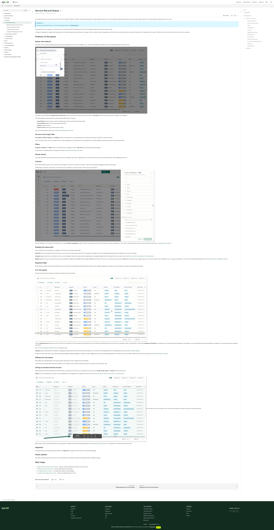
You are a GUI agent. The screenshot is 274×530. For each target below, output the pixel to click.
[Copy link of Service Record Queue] (60, 11)
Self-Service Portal (8, 43)
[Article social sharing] (232, 16)
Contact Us (189, 511)
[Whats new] (266, 2)
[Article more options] (238, 16)
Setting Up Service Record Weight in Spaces (216, 259)
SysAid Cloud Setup (8, 15)
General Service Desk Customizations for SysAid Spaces (139, 256)
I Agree (158, 527)
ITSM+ (72, 513)
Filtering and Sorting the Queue (13, 27)
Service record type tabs (252, 23)
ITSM (72, 511)
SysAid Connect (7, 54)
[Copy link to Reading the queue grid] (55, 247)
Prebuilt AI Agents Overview (160, 353)
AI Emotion (54, 348)
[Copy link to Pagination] (45, 447)
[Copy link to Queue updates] (49, 455)
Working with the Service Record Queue (15, 24)
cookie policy (152, 526)
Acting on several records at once (254, 41)
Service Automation (148, 509)
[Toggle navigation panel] (33, 12)
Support (145, 524)
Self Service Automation (149, 518)
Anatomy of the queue (251, 18)
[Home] (5, 2)
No (63, 479)
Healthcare (107, 511)
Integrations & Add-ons (76, 518)
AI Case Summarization (43, 348)
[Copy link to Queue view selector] (53, 41)
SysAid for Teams (147, 513)
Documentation (8, 5)
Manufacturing (108, 513)
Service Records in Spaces (11, 34)
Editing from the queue (252, 39)
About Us (188, 509)
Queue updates (250, 46)
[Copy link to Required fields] (49, 263)
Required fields (250, 34)
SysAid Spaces (247, 12)
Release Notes (7, 13)
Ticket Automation (147, 511)
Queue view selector (251, 20)
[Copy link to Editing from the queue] (55, 357)
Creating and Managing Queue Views (14, 31)
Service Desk (17, 5)
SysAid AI (6, 52)
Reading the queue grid (252, 32)
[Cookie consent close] (162, 527)
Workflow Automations (148, 515)
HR (105, 518)
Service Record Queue (10, 22)
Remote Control (8, 38)
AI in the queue (250, 36)
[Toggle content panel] (241, 11)
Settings (7, 20)
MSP (106, 515)
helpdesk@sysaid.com (154, 524)
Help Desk (73, 509)
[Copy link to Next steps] (47, 462)
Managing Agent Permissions (99, 443)
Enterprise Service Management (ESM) (12, 56)
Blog (187, 513)
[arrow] (244, 18)
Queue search (250, 27)
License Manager (7, 50)
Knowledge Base (9, 36)
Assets (5, 40)
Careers (188, 515)
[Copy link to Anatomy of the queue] (58, 37)
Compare (73, 515)
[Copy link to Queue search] (48, 154)
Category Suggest (135, 350)
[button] (15, 10)
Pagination (249, 43)
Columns (249, 30)
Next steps (248, 48)
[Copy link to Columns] (44, 161)
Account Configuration (9, 45)
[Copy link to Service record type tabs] (57, 134)
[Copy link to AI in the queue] (49, 270)
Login (271, 2)
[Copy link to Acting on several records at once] (64, 367)
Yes (55, 479)
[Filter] (30, 10)
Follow (226, 15)
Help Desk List (75, 25)
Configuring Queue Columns (13, 29)
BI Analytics (146, 520)
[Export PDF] (235, 16)
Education (107, 509)
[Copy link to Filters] (42, 144)
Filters (248, 25)
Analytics (6, 47)
